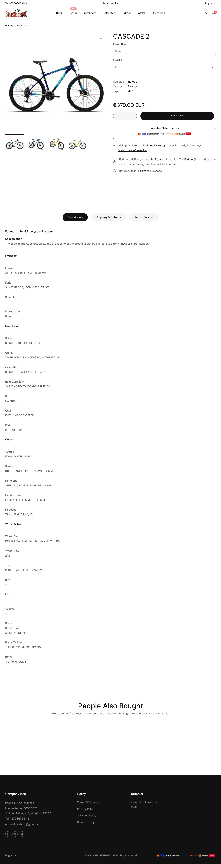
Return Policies (143, 217)
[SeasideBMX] (16, 13)
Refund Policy (85, 822)
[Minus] (118, 116)
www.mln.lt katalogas (144, 802)
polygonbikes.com (41, 231)
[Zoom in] (101, 38)
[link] (142, 13)
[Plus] (132, 116)
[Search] (200, 13)
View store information (132, 150)
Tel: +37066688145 (17, 818)
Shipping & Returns (108, 217)
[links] (8, 834)
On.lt (134, 807)
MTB (130, 91)
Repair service (110, 3)
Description (75, 217)
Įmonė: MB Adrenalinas (19, 803)
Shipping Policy (87, 815)
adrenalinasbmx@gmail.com (23, 824)
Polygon (133, 86)
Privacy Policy (86, 809)
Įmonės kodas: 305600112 (21, 808)
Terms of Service (88, 802)
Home (8, 25)
